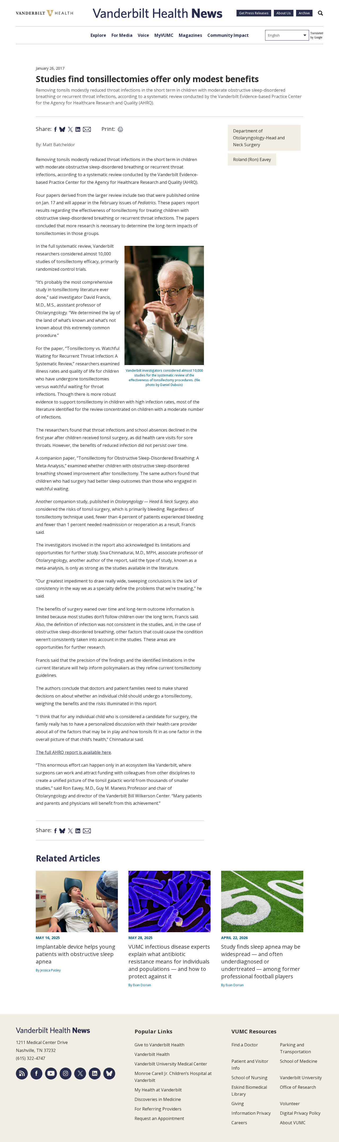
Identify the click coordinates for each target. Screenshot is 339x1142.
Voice (143, 35)
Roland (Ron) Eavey (252, 159)
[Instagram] (66, 1073)
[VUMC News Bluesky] (109, 1073)
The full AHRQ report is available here (73, 752)
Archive (304, 13)
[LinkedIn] (95, 1073)
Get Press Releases (254, 13)
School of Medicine (298, 1061)
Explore (98, 35)
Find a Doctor (244, 1045)
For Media (121, 35)
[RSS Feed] (22, 1073)
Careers (239, 1123)
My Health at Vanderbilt (158, 1090)
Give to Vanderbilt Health (159, 1045)
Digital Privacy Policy (300, 1113)
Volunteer (290, 1104)
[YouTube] (51, 1073)
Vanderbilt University (301, 1078)
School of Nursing (249, 1078)
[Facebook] (36, 1073)
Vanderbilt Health (152, 1054)
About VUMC (293, 1123)
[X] (80, 1073)
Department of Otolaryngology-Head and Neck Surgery (259, 138)
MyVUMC (163, 35)
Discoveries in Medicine (158, 1099)
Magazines (190, 35)
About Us (283, 13)
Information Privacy (251, 1113)
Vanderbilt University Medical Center (171, 1064)
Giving (237, 1104)
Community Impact (228, 35)
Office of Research (298, 1087)
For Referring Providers (158, 1109)
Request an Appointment (159, 1118)
